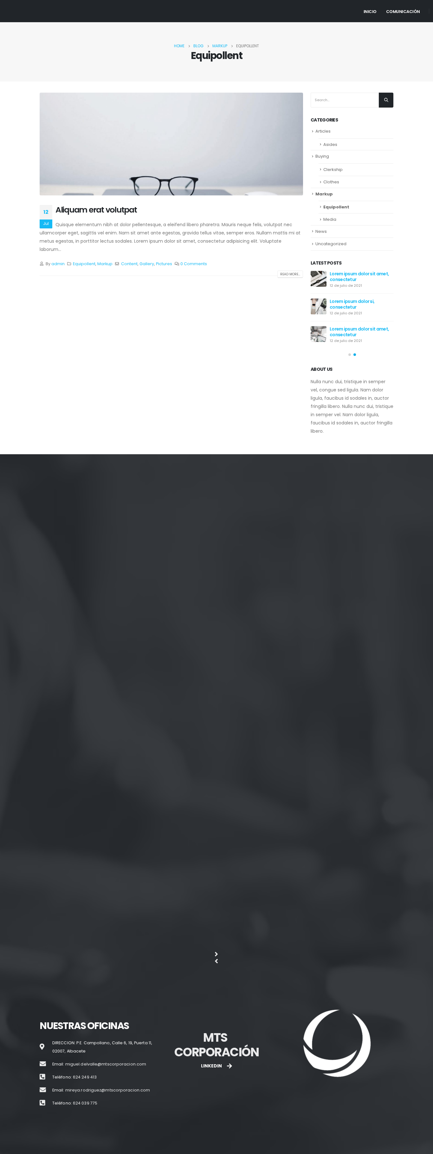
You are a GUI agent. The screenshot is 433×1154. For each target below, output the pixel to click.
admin (58, 263)
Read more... (290, 274)
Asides (330, 144)
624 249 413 (85, 1077)
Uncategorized (330, 244)
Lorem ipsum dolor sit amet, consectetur (359, 277)
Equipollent (84, 263)
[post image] (171, 144)
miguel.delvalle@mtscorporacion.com (105, 1064)
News (321, 231)
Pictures (164, 263)
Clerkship (333, 170)
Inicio (370, 12)
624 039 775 (85, 1103)
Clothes (331, 182)
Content (129, 263)
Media (329, 219)
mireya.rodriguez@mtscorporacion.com (107, 1090)
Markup (105, 263)
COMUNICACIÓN (403, 12)
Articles (323, 131)
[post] (318, 279)
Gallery (146, 263)
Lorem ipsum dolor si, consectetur (352, 304)
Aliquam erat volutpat (96, 209)
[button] (349, 354)
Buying (322, 156)
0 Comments (193, 263)
